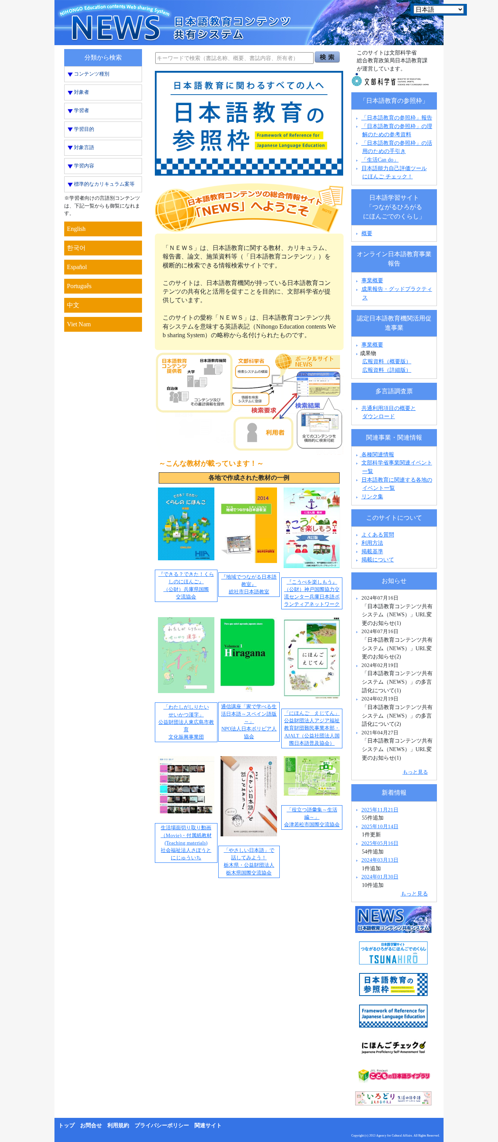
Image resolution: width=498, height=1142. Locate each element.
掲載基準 (372, 551)
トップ (66, 1125)
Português (79, 286)
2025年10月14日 (379, 826)
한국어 (76, 248)
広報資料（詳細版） (386, 370)
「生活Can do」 (380, 160)
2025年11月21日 (379, 810)
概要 (366, 233)
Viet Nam (79, 324)
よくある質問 (377, 534)
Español (77, 267)
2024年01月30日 (379, 877)
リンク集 (372, 496)
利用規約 (118, 1125)
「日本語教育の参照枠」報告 (396, 117)
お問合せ (91, 1125)
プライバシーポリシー (162, 1125)
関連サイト (208, 1125)
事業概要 (372, 280)
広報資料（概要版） (386, 361)
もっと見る (415, 772)
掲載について (377, 559)
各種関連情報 (377, 454)
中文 (73, 305)
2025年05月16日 (379, 843)
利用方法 (372, 543)
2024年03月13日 (379, 860)
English (76, 228)
